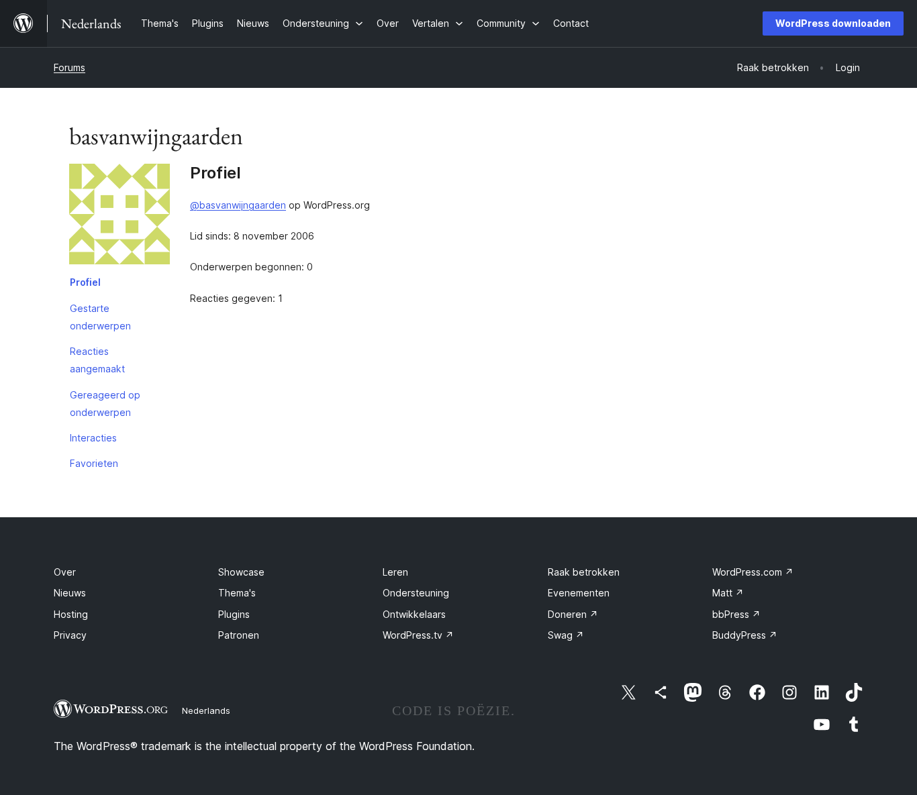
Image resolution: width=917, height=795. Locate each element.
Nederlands (206, 710)
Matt (728, 592)
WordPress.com (752, 572)
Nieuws (70, 592)
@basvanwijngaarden (238, 205)
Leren (395, 572)
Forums (69, 67)
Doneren (573, 614)
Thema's (237, 592)
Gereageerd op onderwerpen (105, 403)
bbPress (736, 614)
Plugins (234, 614)
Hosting (71, 614)
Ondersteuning (416, 592)
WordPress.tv (418, 635)
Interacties (93, 437)
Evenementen (579, 592)
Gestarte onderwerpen (100, 317)
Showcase (241, 572)
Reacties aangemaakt (97, 360)
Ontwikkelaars (414, 614)
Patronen (238, 635)
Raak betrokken (584, 572)
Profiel (85, 282)
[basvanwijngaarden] (119, 217)
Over (65, 572)
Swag (566, 635)
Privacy (70, 635)
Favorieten (94, 463)
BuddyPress (744, 635)
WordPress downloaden (833, 23)
